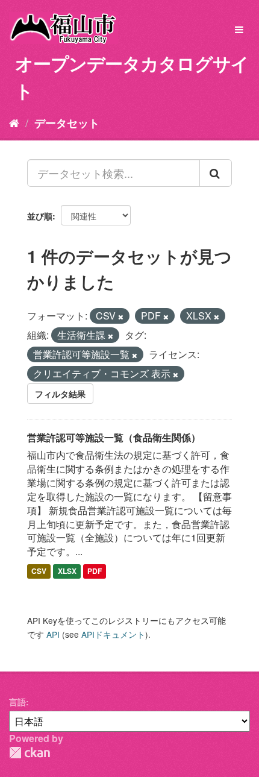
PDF (94, 570)
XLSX (67, 570)
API (53, 634)
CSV (38, 570)
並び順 (39, 216)
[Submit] (215, 173)
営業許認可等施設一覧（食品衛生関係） (114, 437)
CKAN (29, 752)
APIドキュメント (113, 634)
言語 (17, 702)
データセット (66, 123)
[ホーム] (14, 122)
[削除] (120, 316)
